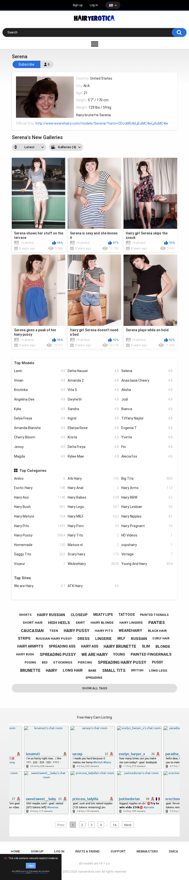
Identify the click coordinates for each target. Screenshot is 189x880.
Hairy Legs (93, 507)
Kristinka (39, 390)
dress (84, 638)
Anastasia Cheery (147, 380)
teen (53, 631)
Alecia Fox (147, 456)
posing (30, 662)
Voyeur (39, 564)
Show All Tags (94, 688)
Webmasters (147, 851)
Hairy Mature (39, 516)
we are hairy (94, 654)
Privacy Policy (35, 873)
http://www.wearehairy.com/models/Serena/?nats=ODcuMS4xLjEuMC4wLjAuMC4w (101, 123)
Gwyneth (93, 399)
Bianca (147, 409)
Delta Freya (93, 447)
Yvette (147, 437)
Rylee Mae (93, 456)
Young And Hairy (147, 564)
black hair (157, 631)
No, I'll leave (44, 873)
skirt (80, 622)
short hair (32, 622)
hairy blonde (102, 622)
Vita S (93, 390)
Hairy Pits (39, 526)
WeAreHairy (93, 564)
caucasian (32, 630)
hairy (51, 670)
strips (24, 638)
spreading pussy (58, 654)
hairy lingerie (131, 622)
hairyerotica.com (89, 871)
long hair (73, 670)
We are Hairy (39, 586)
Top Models (24, 363)
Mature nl (93, 545)
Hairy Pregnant (147, 526)
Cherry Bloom (39, 437)
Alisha (147, 390)
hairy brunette (120, 646)
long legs (158, 670)
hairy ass (89, 646)
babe (92, 670)
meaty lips (103, 615)
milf (121, 638)
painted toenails (154, 615)
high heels (59, 622)
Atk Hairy (93, 478)
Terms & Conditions (19, 873)
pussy (157, 662)
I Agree (31, 865)
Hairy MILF (93, 516)
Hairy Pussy (39, 535)
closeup (79, 615)
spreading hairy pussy (122, 662)
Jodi (147, 399)
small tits (114, 670)
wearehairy (130, 630)
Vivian (39, 380)
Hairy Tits (93, 535)
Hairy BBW (147, 497)
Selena (147, 371)
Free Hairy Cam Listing (94, 717)
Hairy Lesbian (147, 507)
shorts (25, 615)
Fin (147, 447)
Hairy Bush (39, 507)
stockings (62, 662)
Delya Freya (39, 418)
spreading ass (62, 646)
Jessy (39, 447)
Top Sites (22, 578)
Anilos (39, 478)
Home (15, 851)
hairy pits (104, 631)
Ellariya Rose (93, 428)
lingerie (103, 638)
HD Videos (147, 535)
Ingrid (93, 418)
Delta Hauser (93, 371)
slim (146, 646)
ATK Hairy (93, 586)
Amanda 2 (93, 380)
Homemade (39, 545)
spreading (93, 677)
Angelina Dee (39, 399)
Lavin (39, 371)
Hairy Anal (93, 488)
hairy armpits (30, 646)
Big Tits (147, 478)
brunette (30, 670)
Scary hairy (93, 554)
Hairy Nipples (147, 516)
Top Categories (32, 470)
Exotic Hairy (39, 488)
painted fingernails (151, 654)
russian (139, 638)
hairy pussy (76, 630)
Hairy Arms (147, 488)
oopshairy (147, 545)
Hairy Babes (93, 497)
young (119, 654)
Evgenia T (147, 428)
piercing (85, 662)
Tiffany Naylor (147, 418)
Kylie (39, 409)
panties (156, 622)
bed (44, 662)
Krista (93, 437)
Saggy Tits (39, 554)
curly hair (161, 638)
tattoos (126, 615)
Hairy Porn (93, 526)
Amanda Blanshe (39, 428)
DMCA (173, 851)
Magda (39, 456)
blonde (163, 646)
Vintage (147, 554)
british (137, 670)
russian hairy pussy (54, 638)
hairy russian (51, 615)
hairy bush (25, 654)
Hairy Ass (39, 497)
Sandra (93, 409)
